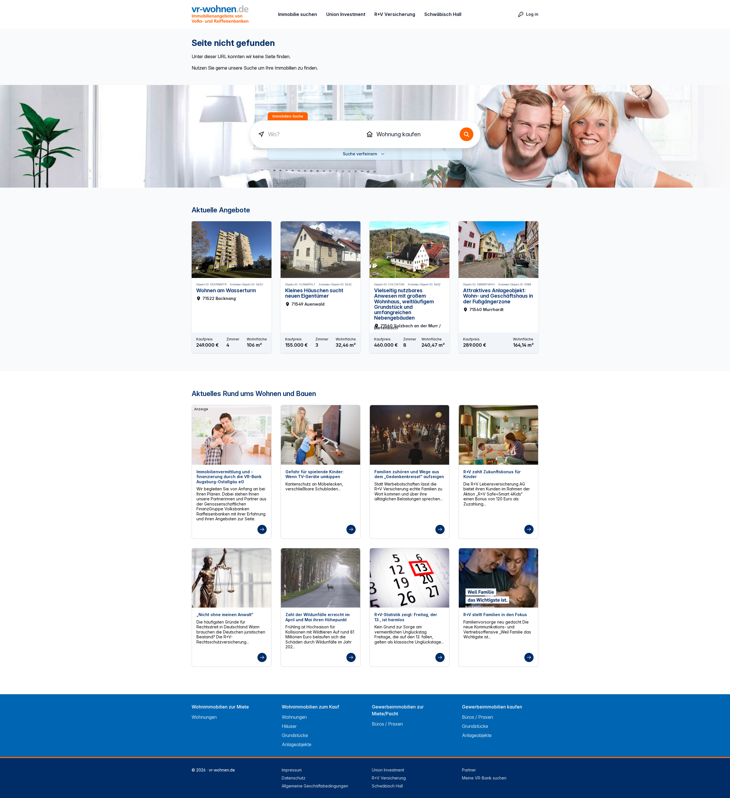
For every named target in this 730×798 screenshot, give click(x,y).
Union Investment (345, 14)
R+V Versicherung (394, 14)
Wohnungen (204, 717)
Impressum (292, 769)
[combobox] (311, 134)
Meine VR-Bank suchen (484, 777)
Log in (532, 14)
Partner (469, 769)
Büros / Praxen (387, 724)
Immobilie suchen (297, 14)
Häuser (289, 726)
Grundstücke (295, 735)
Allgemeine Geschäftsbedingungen (315, 785)
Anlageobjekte (296, 744)
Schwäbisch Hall (442, 14)
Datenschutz (293, 777)
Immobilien (410, 134)
